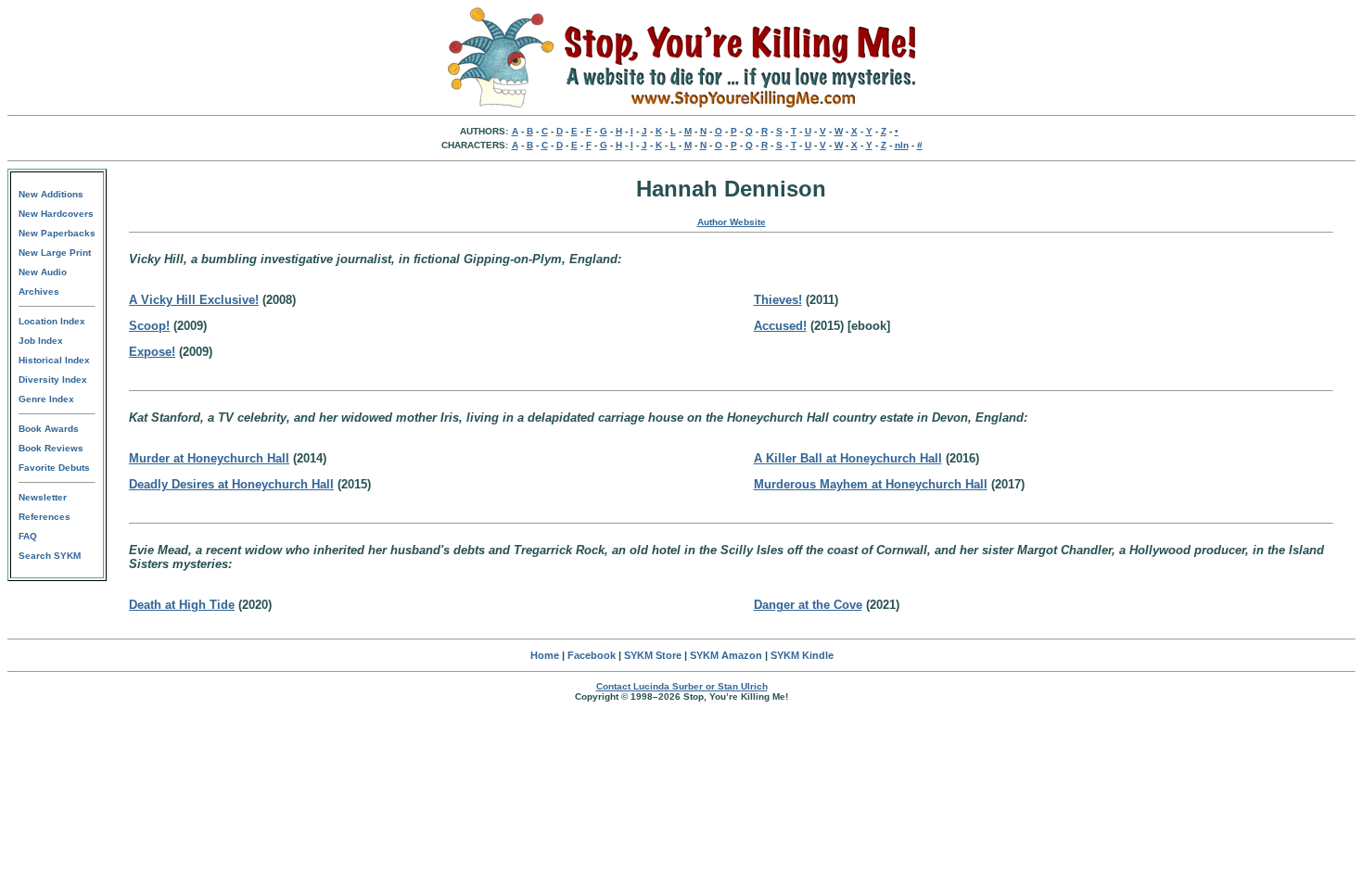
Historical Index (54, 360)
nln (902, 145)
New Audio (43, 272)
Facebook (591, 655)
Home (544, 655)
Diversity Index (53, 379)
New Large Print (55, 252)
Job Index (41, 340)
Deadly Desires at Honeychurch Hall (231, 484)
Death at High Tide (182, 605)
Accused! (780, 326)
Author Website (731, 222)
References (44, 517)
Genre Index (46, 399)
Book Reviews (51, 448)
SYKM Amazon (726, 655)
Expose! (152, 352)
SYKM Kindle (802, 655)
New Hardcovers (56, 214)
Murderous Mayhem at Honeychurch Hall (870, 484)
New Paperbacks (57, 233)
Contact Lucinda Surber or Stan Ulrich (682, 686)
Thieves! (778, 300)
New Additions (51, 194)
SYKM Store (653, 655)
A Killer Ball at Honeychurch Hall (848, 458)
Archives (39, 291)
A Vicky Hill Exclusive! (194, 300)
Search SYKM (50, 556)
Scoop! (149, 326)
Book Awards (49, 429)
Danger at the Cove (808, 605)
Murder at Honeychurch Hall (209, 458)
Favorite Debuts (54, 467)
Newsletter (43, 497)
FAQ (28, 536)
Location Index (52, 321)
